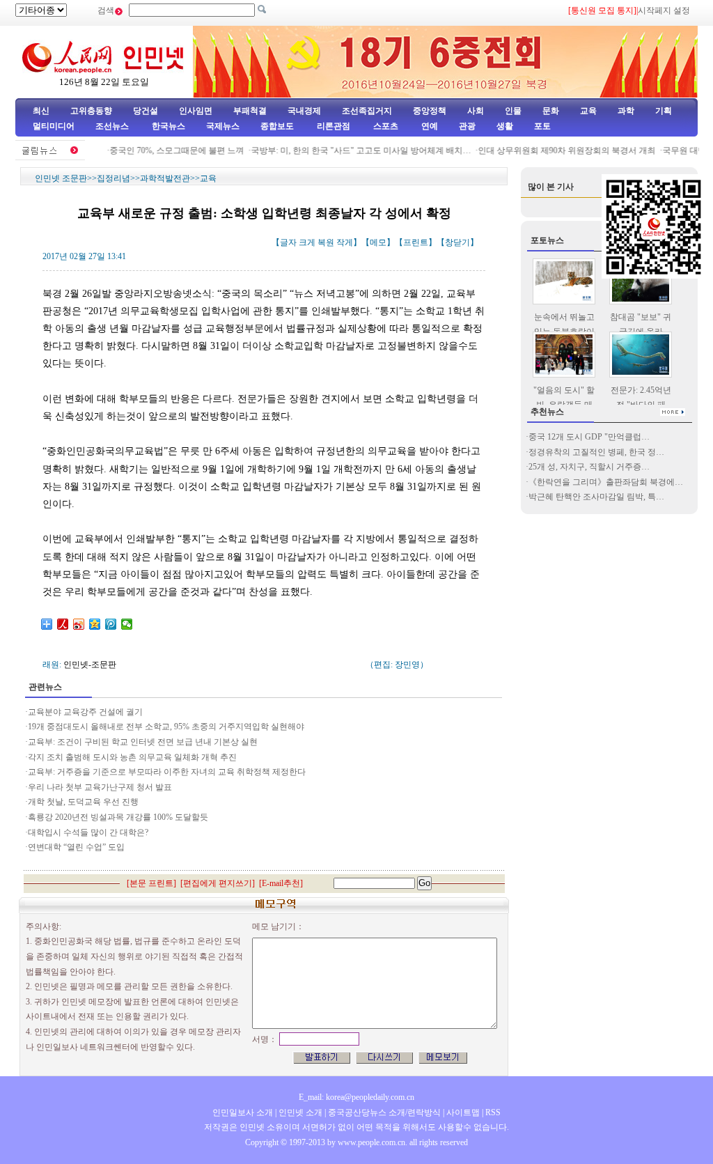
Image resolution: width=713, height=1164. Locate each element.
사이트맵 (463, 1112)
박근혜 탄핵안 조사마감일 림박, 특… (596, 497)
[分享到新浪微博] (79, 624)
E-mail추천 (281, 883)
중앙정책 (429, 111)
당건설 (145, 111)
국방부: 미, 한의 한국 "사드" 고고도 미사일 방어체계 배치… (352, 150)
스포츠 (384, 126)
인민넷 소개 (299, 1112)
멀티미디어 (54, 126)
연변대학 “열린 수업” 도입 (76, 847)
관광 (467, 126)
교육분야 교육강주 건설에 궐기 (85, 712)
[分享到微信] (127, 624)
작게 (344, 242)
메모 (378, 242)
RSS (493, 1112)
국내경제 (304, 111)
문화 (550, 111)
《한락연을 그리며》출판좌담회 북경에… (605, 482)
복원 (326, 242)
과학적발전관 (165, 178)
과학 (626, 111)
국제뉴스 (223, 126)
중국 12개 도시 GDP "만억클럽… (589, 437)
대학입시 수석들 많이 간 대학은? (88, 832)
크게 (307, 242)
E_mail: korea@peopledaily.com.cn (356, 1097)
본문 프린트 (151, 883)
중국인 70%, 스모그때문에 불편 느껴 (167, 150)
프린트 (415, 242)
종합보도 (277, 126)
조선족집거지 (367, 111)
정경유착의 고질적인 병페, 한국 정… (596, 452)
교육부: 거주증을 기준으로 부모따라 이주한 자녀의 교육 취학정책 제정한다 (168, 772)
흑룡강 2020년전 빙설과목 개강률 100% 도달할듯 (118, 817)
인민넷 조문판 (61, 178)
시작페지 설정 (664, 10)
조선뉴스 (113, 126)
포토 (542, 126)
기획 (663, 111)
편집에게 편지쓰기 (217, 883)
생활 (504, 126)
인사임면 (195, 111)
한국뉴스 (168, 126)
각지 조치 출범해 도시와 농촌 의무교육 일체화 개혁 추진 (132, 757)
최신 (41, 111)
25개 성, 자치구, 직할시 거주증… (589, 467)
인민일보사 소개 (242, 1112)
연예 (428, 126)
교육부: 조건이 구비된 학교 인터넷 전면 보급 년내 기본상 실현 (143, 742)
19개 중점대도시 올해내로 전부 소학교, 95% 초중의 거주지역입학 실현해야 (166, 726)
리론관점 (333, 126)
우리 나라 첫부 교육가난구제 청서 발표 (100, 787)
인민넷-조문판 (89, 664)
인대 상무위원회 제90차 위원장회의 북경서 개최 (557, 150)
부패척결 (250, 111)
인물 (513, 111)
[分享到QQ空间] (95, 624)
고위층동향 (91, 111)
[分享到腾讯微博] (111, 624)
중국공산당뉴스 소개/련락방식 (384, 1112)
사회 (475, 111)
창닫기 (457, 242)
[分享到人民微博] (63, 624)
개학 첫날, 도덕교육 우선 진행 (83, 802)
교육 (588, 111)
